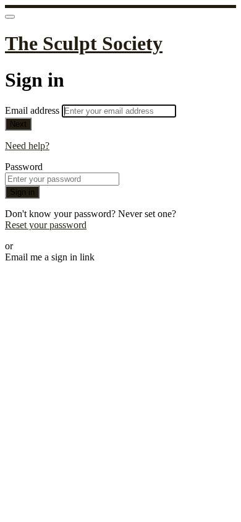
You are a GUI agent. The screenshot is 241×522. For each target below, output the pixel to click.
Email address (33, 110)
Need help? (27, 145)
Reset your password (46, 225)
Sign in (22, 192)
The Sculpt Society (84, 43)
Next (18, 124)
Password (24, 166)
